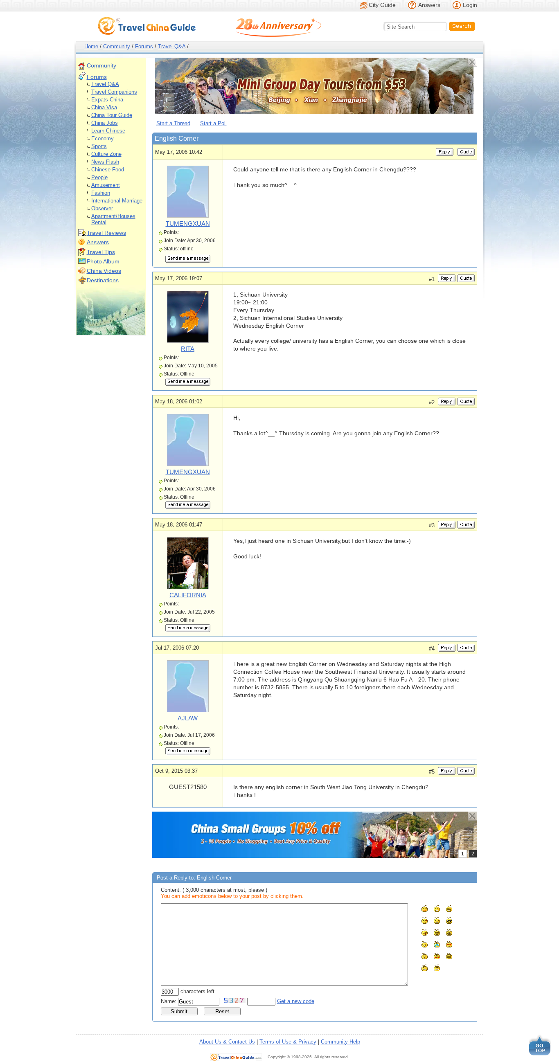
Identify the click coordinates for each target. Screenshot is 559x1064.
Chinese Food (107, 169)
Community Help (340, 1042)
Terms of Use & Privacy (287, 1042)
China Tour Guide (111, 115)
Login (470, 5)
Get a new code (295, 1001)
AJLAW (188, 718)
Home (91, 46)
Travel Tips (101, 252)
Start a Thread (173, 123)
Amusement (105, 185)
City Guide (382, 5)
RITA (187, 348)
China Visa (104, 107)
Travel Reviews (106, 232)
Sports (99, 146)
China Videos (104, 271)
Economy (102, 138)
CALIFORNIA (187, 595)
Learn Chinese (108, 131)
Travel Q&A (171, 46)
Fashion (100, 193)
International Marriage (116, 201)
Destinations (103, 280)
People (99, 177)
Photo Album (103, 261)
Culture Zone (106, 154)
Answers (429, 5)
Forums (144, 46)
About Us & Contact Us (227, 1042)
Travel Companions (114, 92)
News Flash (105, 162)
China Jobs (104, 123)
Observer (102, 208)
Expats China (107, 100)
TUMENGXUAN (188, 223)
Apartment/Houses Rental (113, 219)
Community (116, 46)
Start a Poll (213, 123)
